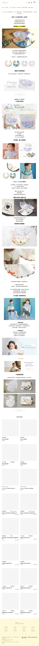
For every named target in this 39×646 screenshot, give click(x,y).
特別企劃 (6, 7)
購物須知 (15, 627)
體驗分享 (6, 630)
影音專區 (24, 630)
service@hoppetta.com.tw (6, 640)
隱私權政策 (33, 630)
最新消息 (33, 627)
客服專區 (6, 627)
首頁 (3, 7)
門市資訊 (15, 630)
